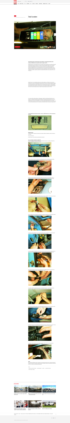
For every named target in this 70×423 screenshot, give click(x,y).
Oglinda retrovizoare (48, 368)
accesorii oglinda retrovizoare (32, 368)
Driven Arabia (40, 3)
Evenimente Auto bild (45, 3)
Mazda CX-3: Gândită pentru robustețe (47, 408)
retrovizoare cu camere (31, 369)
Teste (25, 3)
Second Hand (28, 3)
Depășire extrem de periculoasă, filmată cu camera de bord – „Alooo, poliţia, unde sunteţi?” (35, 394)
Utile (30, 3)
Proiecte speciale (21, 3)
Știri (18, 3)
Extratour (33, 3)
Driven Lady (37, 3)
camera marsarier (39, 368)
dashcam (43, 368)
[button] (25, 1)
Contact (49, 3)
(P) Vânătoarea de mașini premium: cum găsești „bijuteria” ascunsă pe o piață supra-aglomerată (20, 409)
